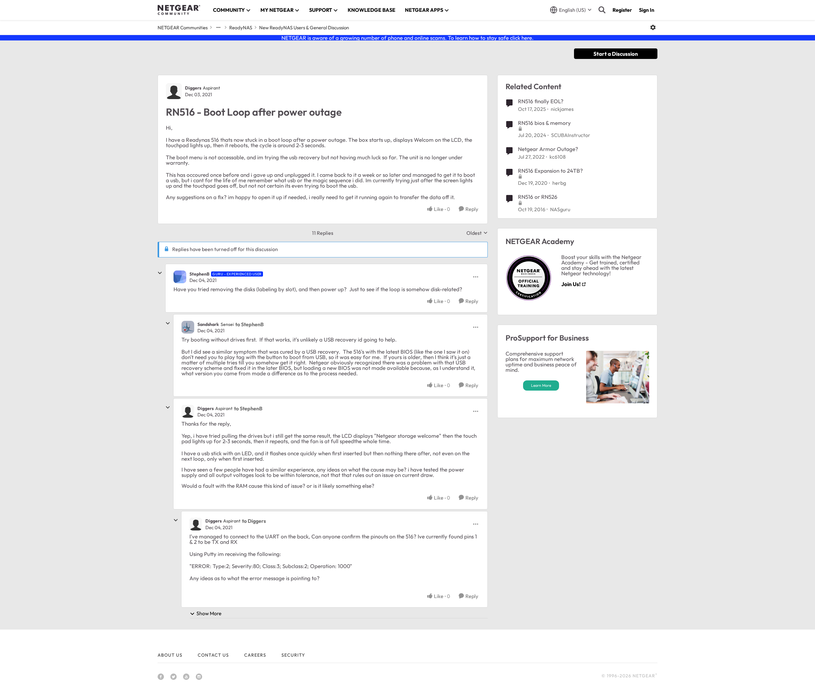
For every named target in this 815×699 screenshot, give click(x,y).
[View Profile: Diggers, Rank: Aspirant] (174, 91)
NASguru (560, 209)
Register (622, 10)
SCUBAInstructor (570, 135)
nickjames (562, 109)
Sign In (646, 10)
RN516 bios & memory (544, 122)
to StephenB (249, 324)
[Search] (602, 10)
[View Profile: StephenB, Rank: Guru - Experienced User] (180, 276)
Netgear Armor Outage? (548, 149)
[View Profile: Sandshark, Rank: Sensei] (187, 327)
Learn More (541, 385)
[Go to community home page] (179, 10)
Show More (209, 613)
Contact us (213, 655)
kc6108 (557, 156)
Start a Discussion (615, 53)
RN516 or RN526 (537, 196)
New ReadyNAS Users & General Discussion (304, 28)
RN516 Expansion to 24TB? (550, 170)
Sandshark (208, 324)
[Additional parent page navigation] (218, 27)
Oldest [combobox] (477, 232)
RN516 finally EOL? (540, 101)
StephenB (199, 274)
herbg (559, 182)
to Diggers (254, 520)
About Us (170, 655)
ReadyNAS (240, 28)
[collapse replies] (160, 273)
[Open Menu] (652, 27)
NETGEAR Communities (183, 28)
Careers (255, 655)
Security (293, 655)
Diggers (193, 88)
